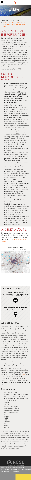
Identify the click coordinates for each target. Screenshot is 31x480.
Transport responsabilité (16, 292)
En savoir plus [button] (15, 471)
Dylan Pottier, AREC (9, 22)
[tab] (1, 2)
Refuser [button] (8, 477)
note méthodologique (19, 200)
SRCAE (23, 374)
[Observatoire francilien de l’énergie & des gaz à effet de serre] (15, 2)
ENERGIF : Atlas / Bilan (15, 247)
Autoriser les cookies (23, 477)
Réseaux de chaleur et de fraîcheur (15, 307)
